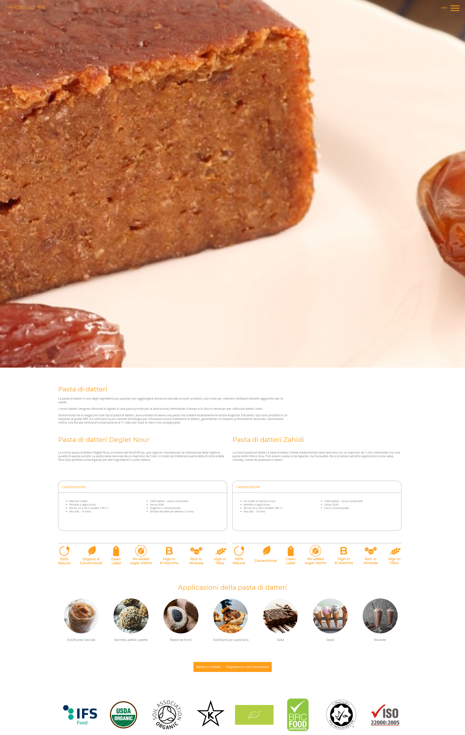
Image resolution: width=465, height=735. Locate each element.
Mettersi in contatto (208, 666)
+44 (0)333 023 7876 (25, 7)
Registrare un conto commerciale (247, 666)
